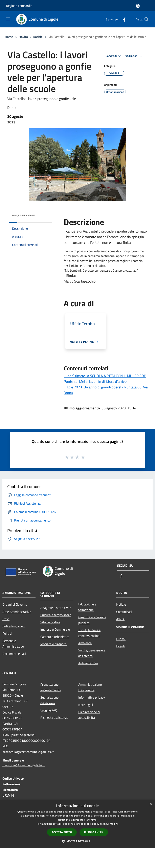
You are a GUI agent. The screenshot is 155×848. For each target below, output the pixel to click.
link (116, 823)
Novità (23, 36)
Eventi (120, 646)
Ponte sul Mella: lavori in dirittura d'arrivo (95, 381)
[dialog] (77, 824)
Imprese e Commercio (55, 629)
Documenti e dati (14, 653)
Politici (7, 633)
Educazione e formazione (87, 607)
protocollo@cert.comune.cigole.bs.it (28, 751)
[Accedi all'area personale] (137, 5)
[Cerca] (146, 19)
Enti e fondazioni (13, 626)
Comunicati (124, 611)
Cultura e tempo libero (55, 614)
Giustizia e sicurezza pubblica (92, 620)
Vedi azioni (132, 56)
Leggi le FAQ (48, 710)
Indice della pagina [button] (23, 215)
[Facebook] (123, 19)
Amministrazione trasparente (90, 687)
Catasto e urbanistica (54, 636)
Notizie (38, 36)
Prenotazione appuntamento (50, 687)
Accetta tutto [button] (62, 832)
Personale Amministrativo (13, 643)
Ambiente (85, 642)
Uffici (5, 618)
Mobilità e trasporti (53, 643)
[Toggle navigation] (8, 19)
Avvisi (120, 618)
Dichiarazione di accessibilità (89, 714)
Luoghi (121, 638)
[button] (77, 841)
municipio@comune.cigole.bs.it (23, 765)
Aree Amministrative (16, 611)
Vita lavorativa (50, 622)
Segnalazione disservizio (49, 700)
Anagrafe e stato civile (55, 607)
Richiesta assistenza (54, 717)
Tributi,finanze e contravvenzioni (89, 633)
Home (9, 36)
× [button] (150, 804)
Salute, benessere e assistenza (91, 653)
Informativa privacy (91, 697)
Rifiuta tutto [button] (93, 832)
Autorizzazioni (88, 663)
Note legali (85, 704)
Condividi (111, 56)
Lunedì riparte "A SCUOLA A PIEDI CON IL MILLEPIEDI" (105, 376)
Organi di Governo (14, 604)
